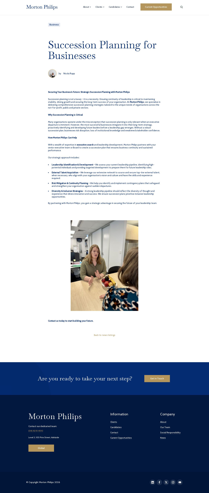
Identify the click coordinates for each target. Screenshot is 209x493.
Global (41, 448)
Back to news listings (104, 335)
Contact (130, 7)
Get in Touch (157, 378)
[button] (87, 7)
